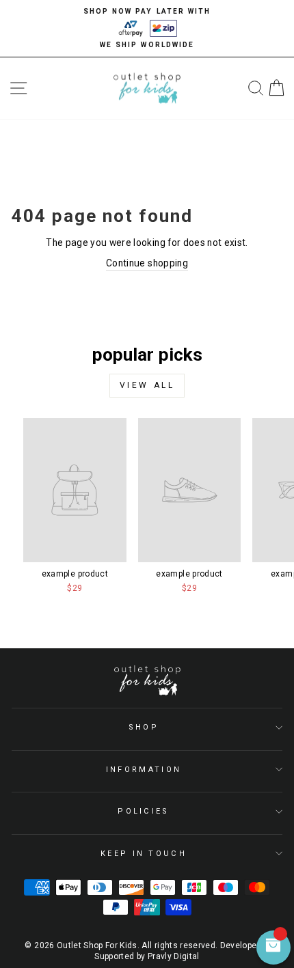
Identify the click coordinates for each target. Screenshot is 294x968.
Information (143, 769)
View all (147, 385)
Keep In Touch (144, 853)
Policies (144, 811)
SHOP (144, 727)
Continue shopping (147, 263)
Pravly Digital (174, 956)
